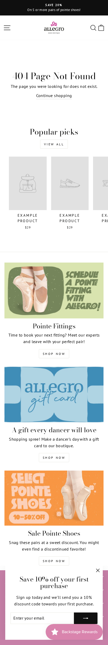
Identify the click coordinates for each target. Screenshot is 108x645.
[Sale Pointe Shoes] (54, 498)
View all (54, 144)
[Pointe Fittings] (54, 290)
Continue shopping (54, 95)
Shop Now (54, 354)
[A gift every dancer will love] (54, 395)
